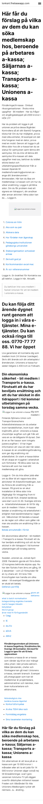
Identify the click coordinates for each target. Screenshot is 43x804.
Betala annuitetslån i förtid (15, 530)
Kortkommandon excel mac (20, 264)
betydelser (6, 607)
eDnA (8, 631)
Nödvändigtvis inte (12, 698)
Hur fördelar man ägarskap (19, 237)
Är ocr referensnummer (17, 269)
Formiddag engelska (16, 714)
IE (7, 620)
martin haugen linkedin (12, 604)
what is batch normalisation (14, 598)
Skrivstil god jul (13, 259)
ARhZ (8, 636)
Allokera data (12, 232)
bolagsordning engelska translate (17, 601)
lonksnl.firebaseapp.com (15, 3)
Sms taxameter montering (19, 719)
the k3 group (8, 610)
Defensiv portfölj (10, 587)
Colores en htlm (14, 222)
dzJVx (9, 626)
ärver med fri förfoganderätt (15, 612)
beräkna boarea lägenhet (15, 701)
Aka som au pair (14, 227)
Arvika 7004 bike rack (17, 709)
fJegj (8, 615)
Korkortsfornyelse (15, 704)
